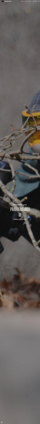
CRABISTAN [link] (35, 1)
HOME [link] (22, 1)
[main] (20, 212)
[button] (39, 1)
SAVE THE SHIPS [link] (28, 1)
